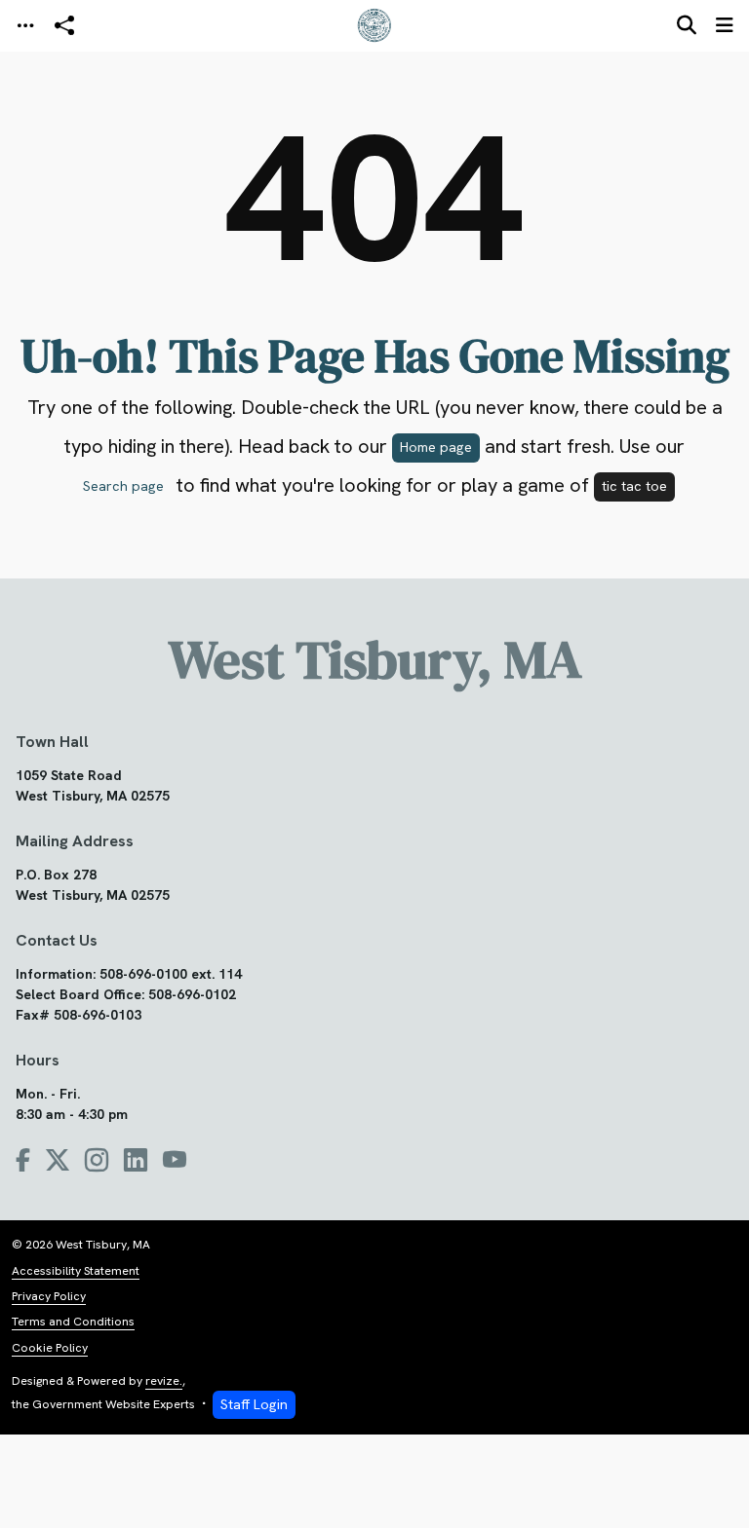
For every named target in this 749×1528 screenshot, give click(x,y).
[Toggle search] (686, 25)
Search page (123, 486)
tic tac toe (634, 486)
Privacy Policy (49, 1296)
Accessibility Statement (75, 1271)
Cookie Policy (50, 1348)
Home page (436, 447)
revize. (163, 1381)
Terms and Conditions (73, 1321)
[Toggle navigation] (25, 26)
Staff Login (254, 1404)
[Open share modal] (64, 26)
